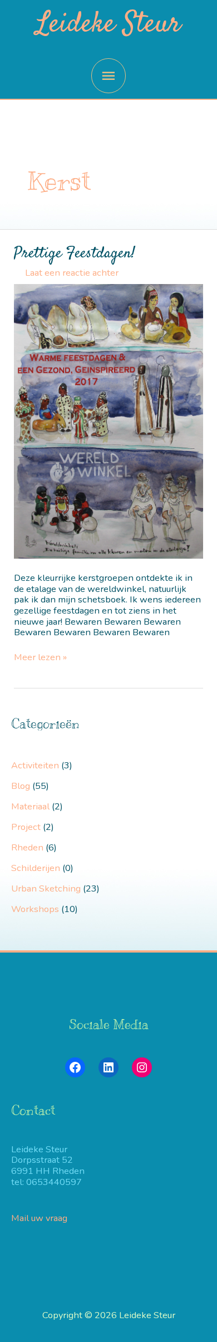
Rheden (27, 847)
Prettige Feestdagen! (74, 253)
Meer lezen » (40, 657)
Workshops (35, 909)
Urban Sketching (46, 888)
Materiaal (30, 806)
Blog (20, 785)
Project (26, 827)
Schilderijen (35, 868)
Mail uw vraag (40, 1218)
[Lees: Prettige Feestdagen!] (108, 420)
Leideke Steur (108, 25)
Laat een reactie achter (72, 272)
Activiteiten (35, 765)
